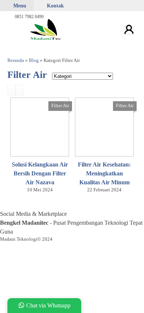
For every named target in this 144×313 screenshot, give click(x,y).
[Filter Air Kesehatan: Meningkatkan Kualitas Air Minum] (104, 126)
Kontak (54, 6)
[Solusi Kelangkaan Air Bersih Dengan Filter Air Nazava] (39, 126)
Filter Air (60, 105)
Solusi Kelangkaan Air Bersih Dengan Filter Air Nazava (40, 173)
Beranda (15, 60)
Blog (34, 60)
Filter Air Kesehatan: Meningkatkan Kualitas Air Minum (104, 173)
